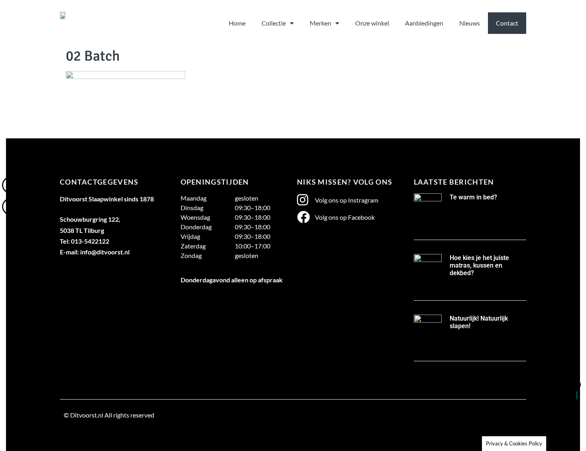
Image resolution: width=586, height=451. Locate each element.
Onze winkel (372, 23)
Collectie (274, 23)
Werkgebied (80, 433)
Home (237, 23)
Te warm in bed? (473, 197)
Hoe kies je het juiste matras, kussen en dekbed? (479, 265)
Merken (320, 23)
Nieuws (469, 23)
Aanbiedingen (424, 23)
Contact (507, 23)
